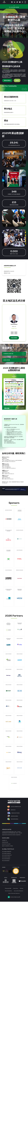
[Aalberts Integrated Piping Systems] (19, 578)
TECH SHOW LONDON (6, 857)
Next (15, 332)
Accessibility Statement (18, 890)
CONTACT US (4, 840)
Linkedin (14, 2)
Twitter (17, 2)
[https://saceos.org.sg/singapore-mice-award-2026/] (6, 872)
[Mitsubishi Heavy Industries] (8, 519)
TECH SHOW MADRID (6, 858)
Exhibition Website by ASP (15, 897)
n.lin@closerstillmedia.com (9, 473)
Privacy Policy (15, 888)
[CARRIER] (8, 559)
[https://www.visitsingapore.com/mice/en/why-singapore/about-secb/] (5, 883)
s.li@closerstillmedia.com (8, 478)
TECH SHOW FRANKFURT (7, 855)
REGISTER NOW (5, 842)
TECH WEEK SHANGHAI (6, 853)
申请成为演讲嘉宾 (14, 337)
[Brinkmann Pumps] (19, 598)
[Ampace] (19, 519)
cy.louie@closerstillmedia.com (10, 468)
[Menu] (25, 2)
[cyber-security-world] (8, 813)
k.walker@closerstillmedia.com (9, 461)
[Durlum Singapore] (8, 598)
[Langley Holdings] (19, 559)
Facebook (12, 2)
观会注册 (17, 80)
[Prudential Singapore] (8, 539)
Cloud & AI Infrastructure (16, 806)
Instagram (22, 2)
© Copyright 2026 (8, 888)
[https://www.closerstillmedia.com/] (22, 881)
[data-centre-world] (8, 819)
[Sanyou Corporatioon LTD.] (8, 578)
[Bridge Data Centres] (19, 539)
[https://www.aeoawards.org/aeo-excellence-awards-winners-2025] (3, 872)
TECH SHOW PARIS (5, 860)
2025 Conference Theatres (3, 89)
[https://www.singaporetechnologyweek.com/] (14, 802)
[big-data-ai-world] (8, 816)
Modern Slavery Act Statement (14, 893)
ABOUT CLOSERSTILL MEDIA (7, 845)
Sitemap (21, 888)
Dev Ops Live (13, 809)
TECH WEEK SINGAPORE (6, 851)
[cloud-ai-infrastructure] (8, 806)
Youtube (20, 2)
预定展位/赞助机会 (7, 80)
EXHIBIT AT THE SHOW (6, 844)
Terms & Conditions (8, 890)
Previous (12, 332)
